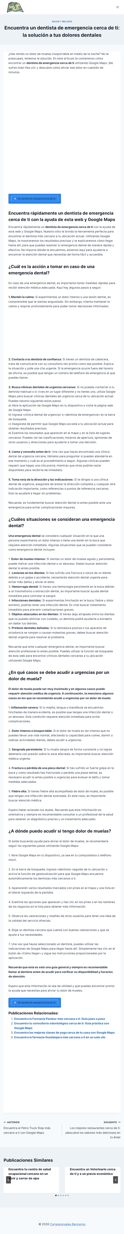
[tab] (56, 1195)
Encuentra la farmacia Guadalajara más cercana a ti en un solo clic (60, 1037)
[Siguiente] (115, 1179)
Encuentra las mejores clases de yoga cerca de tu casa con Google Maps (64, 1032)
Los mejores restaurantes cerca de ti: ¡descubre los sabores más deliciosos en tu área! (92, 1130)
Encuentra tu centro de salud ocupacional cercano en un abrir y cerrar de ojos (29, 1173)
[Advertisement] (62, 171)
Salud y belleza (62, 21)
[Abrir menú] (117, 7)
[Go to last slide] (8, 1179)
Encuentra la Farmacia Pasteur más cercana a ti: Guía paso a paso (59, 1019)
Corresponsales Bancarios (67, 1224)
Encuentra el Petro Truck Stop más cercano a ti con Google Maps (27, 1127)
